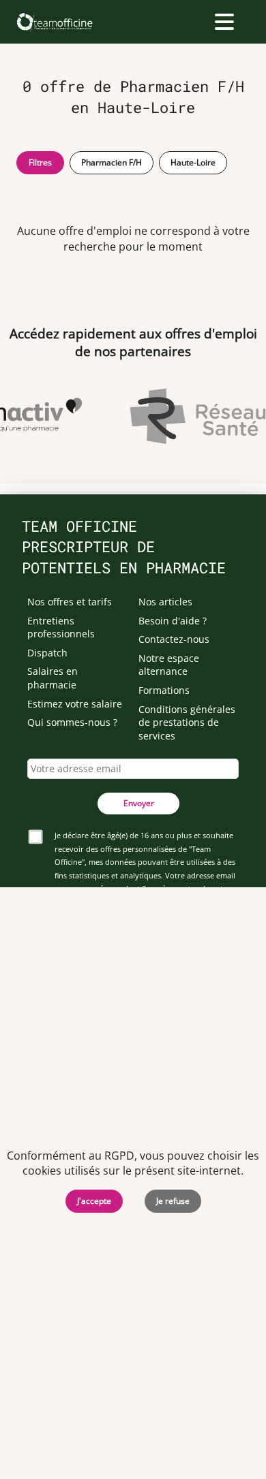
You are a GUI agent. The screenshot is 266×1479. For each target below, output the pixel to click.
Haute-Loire (193, 162)
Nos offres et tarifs (69, 601)
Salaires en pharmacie (52, 678)
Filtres (40, 162)
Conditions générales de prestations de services (186, 722)
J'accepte (94, 1201)
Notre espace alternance (168, 665)
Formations (164, 690)
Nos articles (165, 601)
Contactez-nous (173, 639)
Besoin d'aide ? (172, 620)
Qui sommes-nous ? (72, 722)
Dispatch (47, 652)
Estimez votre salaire (74, 703)
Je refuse (173, 1201)
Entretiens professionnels (61, 627)
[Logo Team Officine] (54, 22)
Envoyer (138, 803)
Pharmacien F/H (111, 162)
